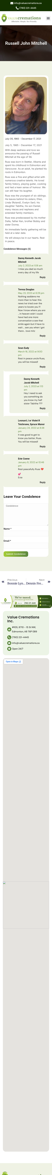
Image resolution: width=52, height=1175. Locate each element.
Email (7, 541)
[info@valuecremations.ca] (11, 3)
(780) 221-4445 (27, 7)
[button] (48, 18)
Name (7, 528)
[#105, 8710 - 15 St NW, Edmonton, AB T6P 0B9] (9, 629)
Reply (42, 277)
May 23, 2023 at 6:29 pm (31, 293)
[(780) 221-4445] (17, 8)
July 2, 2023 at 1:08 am (30, 265)
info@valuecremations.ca (28, 3)
